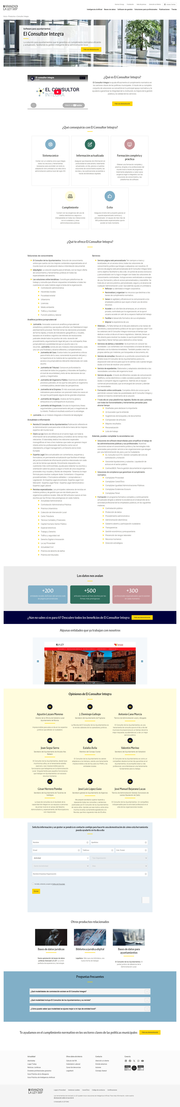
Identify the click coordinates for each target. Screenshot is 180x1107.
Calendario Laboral (73, 1064)
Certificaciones (112, 1090)
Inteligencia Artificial (94, 9)
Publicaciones (164, 9)
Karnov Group (119, 4)
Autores (98, 1067)
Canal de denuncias (73, 1067)
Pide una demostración (91, 49)
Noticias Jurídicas (34, 1067)
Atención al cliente (155, 4)
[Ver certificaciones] (134, 1070)
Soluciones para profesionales (145, 9)
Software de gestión (125, 9)
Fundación (130, 4)
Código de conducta (98, 1090)
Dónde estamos (101, 1064)
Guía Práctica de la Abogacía (38, 1074)
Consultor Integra (23, 16)
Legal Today (32, 1064)
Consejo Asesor (101, 1071)
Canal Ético (85, 1090)
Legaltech (69, 1071)
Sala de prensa (141, 4)
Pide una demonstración (142, 617)
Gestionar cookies (74, 1090)
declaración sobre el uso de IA (64, 1098)
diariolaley (31, 1061)
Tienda (174, 9)
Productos (11, 16)
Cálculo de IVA (71, 1061)
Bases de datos (110, 9)
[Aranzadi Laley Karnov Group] (10, 7)
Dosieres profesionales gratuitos (39, 1071)
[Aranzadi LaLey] (36, 1091)
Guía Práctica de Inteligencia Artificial (41, 1077)
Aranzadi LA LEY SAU (62, 1102)
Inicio (5, 16)
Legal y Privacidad (60, 1090)
